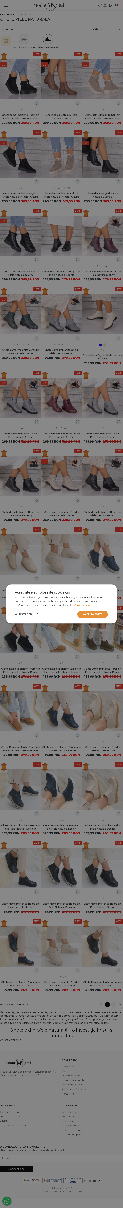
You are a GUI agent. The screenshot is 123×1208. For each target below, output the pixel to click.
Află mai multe (81, 605)
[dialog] (61, 604)
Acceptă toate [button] (92, 614)
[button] (26, 614)
